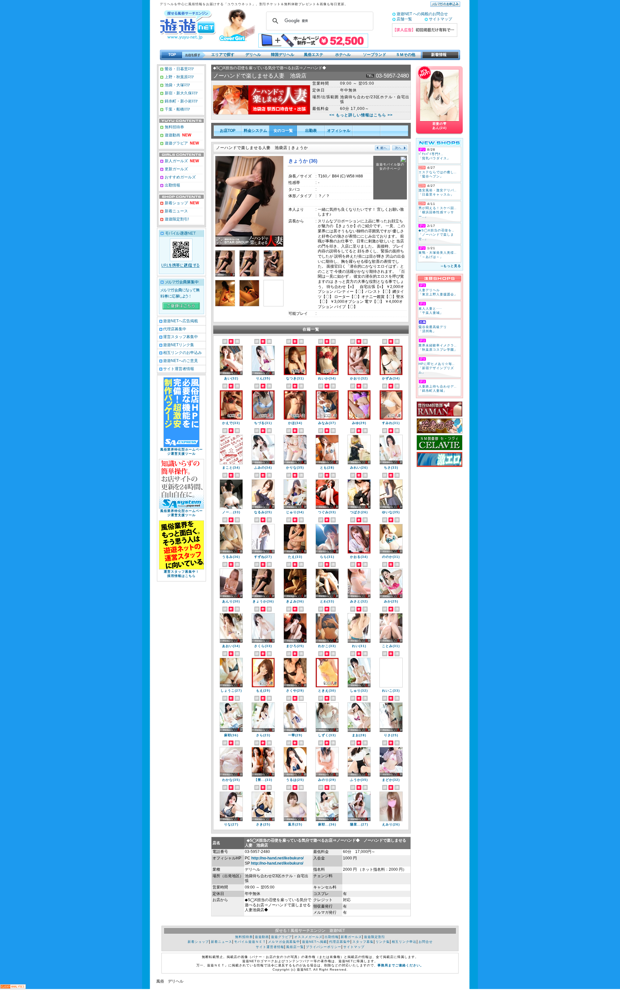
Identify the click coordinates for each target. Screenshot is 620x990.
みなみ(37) (327, 423)
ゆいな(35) (391, 512)
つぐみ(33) (327, 512)
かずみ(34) (391, 378)
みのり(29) (327, 780)
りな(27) (231, 824)
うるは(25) (295, 780)
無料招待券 (174, 127)
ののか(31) (391, 557)
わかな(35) (231, 780)
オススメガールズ (308, 937)
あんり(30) (231, 601)
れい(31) (359, 646)
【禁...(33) (263, 780)
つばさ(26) (359, 512)
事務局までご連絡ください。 (400, 965)
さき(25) (263, 824)
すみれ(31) (391, 423)
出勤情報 (172, 185)
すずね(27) (263, 557)
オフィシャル (338, 130)
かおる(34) (359, 557)
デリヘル (253, 54)
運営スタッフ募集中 (180, 337)
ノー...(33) (231, 512)
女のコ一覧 (283, 130)
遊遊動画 (172, 135)
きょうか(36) (263, 601)
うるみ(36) (231, 557)
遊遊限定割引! (176, 219)
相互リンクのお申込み (182, 352)
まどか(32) (391, 780)
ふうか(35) (359, 780)
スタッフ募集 (363, 941)
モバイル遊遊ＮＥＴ (250, 941)
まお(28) (359, 735)
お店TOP (227, 130)
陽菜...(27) (359, 824)
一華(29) (295, 735)
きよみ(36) (295, 601)
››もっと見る (451, 266)
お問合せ (425, 941)
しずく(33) (327, 735)
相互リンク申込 (404, 941)
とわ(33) (327, 601)
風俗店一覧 (295, 947)
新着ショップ (176, 203)
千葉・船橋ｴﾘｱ (177, 109)
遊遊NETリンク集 (178, 345)
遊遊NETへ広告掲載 (180, 321)
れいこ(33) (391, 690)
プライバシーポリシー (323, 947)
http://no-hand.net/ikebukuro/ (277, 858)
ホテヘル (343, 54)
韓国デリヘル (282, 54)
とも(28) (327, 467)
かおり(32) (359, 378)
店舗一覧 (404, 19)
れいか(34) (327, 378)
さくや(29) (295, 690)
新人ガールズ (181, 161)
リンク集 (383, 941)
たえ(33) (295, 557)
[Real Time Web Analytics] (13, 987)
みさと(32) (359, 601)
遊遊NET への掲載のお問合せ (422, 14)
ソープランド (374, 54)
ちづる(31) (263, 423)
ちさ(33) (391, 467)
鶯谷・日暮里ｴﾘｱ (179, 69)
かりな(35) (295, 467)
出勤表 (311, 130)
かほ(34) (295, 423)
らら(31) (327, 557)
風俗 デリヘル (169, 981)
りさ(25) (391, 735)
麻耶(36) (231, 735)
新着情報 (437, 54)
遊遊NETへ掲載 (314, 941)
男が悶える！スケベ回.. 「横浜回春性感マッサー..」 (437, 212)
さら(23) (263, 735)
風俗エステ (313, 54)
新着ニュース (176, 211)
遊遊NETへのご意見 (180, 360)
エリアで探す (222, 54)
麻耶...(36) (327, 824)
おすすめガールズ (180, 177)
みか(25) (391, 601)
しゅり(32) (359, 690)
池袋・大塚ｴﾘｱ (177, 85)
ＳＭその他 (405, 54)
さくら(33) (263, 646)
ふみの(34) (263, 467)
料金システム (255, 130)
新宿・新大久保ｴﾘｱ (181, 93)
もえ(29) (263, 690)
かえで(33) (231, 423)
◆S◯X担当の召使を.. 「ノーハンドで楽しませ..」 (436, 234)
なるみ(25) (263, 512)
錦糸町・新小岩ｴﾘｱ (181, 101)
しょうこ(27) (231, 690)
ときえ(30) (327, 690)
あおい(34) (231, 646)
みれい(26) (359, 467)
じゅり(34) (295, 512)
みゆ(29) (359, 423)
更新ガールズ (176, 169)
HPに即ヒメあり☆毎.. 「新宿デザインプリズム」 (436, 368)
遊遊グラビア (176, 143)
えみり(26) (391, 824)
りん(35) (263, 378)
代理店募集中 (174, 329)
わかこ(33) (327, 646)
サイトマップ (440, 19)
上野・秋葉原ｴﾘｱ (179, 77)
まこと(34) (231, 467)
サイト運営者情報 (178, 369)
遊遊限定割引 (374, 937)
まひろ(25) (295, 646)
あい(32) (231, 378)
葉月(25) (295, 824)
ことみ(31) (391, 646)
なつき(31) (295, 378)
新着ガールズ (351, 937)
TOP (172, 54)
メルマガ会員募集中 (284, 941)
